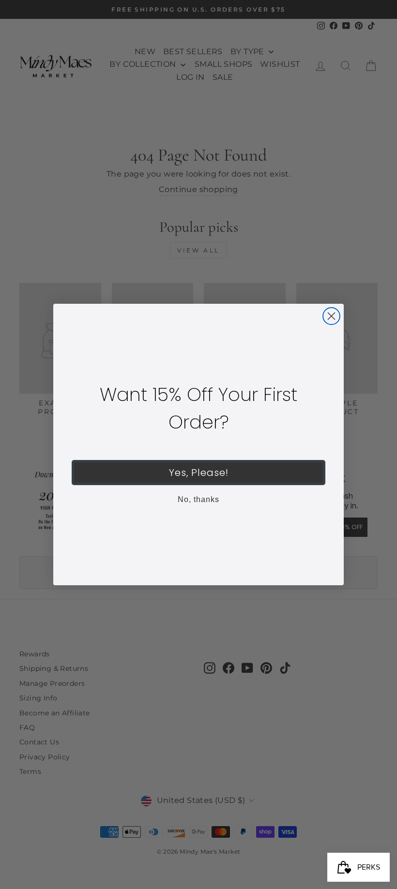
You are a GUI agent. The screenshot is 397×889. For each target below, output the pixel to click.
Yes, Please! (199, 472)
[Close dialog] (331, 316)
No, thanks (198, 499)
